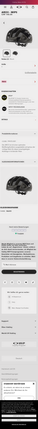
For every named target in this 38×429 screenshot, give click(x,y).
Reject (19, 420)
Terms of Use (11, 411)
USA (19, 398)
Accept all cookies (19, 416)
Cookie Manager (11, 412)
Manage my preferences (19, 424)
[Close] (34, 384)
